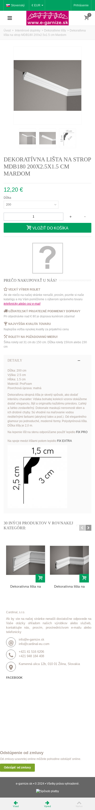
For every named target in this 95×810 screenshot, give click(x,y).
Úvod (7, 30)
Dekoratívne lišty (55, 30)
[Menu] (10, 18)
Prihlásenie (81, 5)
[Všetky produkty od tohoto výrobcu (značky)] (47, 258)
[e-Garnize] (47, 18)
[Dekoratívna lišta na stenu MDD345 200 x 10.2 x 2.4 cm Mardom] (69, 560)
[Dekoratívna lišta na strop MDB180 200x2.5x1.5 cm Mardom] (27, 138)
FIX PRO (81, 432)
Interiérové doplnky (27, 30)
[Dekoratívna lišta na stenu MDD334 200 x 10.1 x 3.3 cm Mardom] (25, 560)
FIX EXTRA (64, 441)
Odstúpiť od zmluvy (17, 767)
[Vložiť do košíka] (40, 578)
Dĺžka (8, 197)
